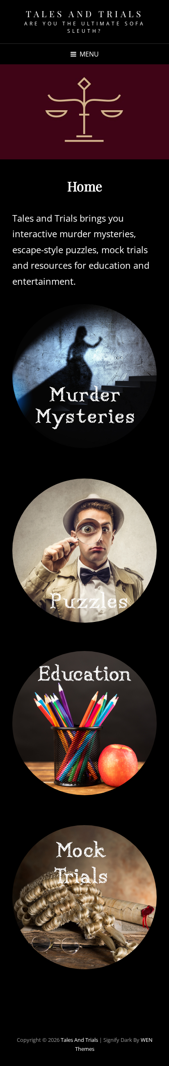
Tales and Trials (84, 13)
